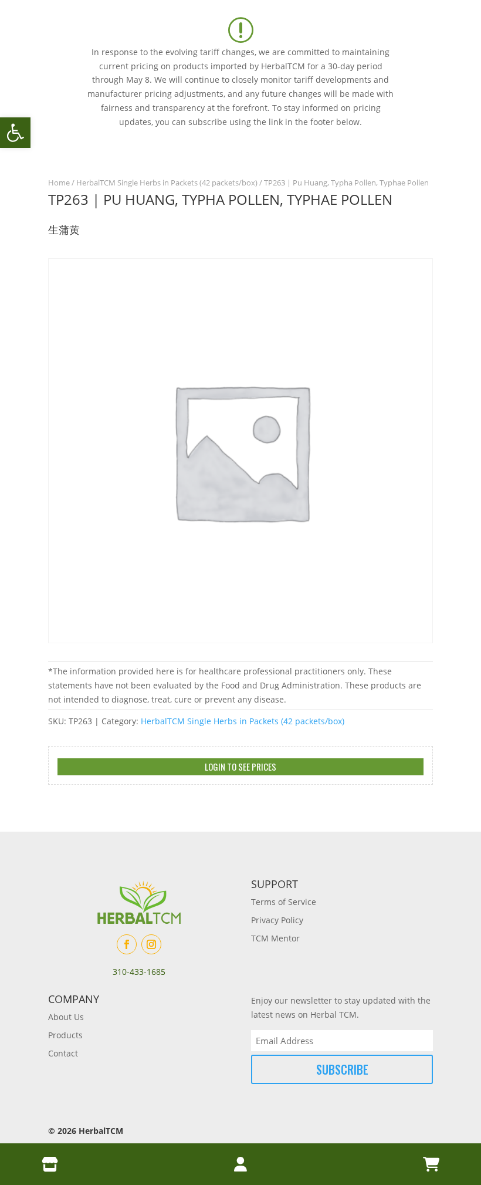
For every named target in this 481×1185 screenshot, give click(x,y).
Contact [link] (63, 1053)
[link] (15, 132)
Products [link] (65, 1035)
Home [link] (59, 182)
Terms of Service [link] (283, 901)
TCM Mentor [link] (275, 938)
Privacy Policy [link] (277, 920)
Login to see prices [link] (240, 766)
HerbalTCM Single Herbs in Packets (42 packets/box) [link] (167, 182)
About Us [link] (66, 1016)
